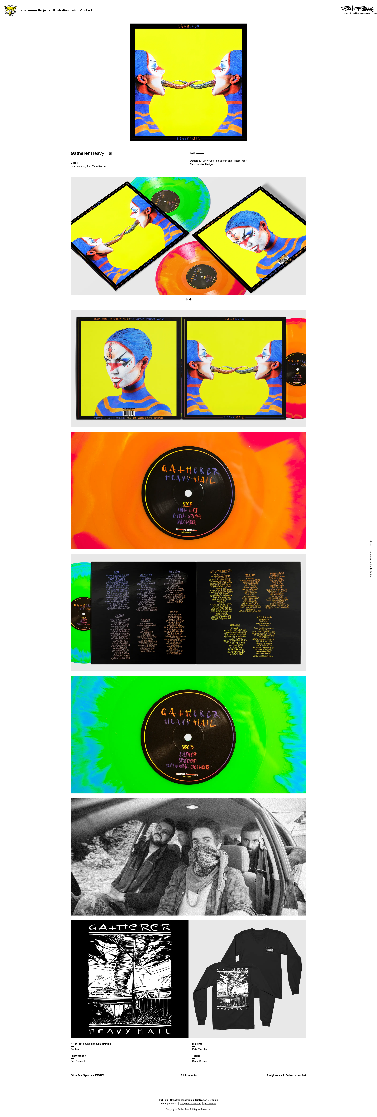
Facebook (371, 555)
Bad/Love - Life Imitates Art (286, 1075)
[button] (187, 299)
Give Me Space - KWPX (87, 1075)
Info (74, 10)
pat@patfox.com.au (190, 1103)
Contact (86, 10)
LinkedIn (371, 572)
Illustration (61, 10)
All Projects (188, 1075)
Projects (44, 10)
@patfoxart (210, 1103)
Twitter (371, 564)
